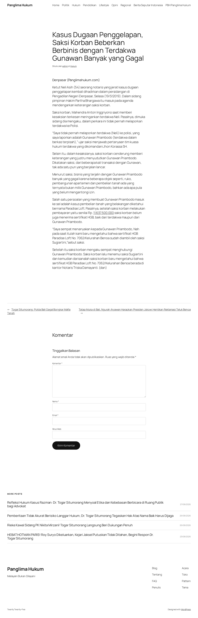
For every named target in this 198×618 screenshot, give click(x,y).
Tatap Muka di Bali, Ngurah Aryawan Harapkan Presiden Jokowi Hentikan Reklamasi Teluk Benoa (135, 309)
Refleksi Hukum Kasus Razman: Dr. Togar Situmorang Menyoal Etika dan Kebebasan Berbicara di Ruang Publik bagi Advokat (85, 504)
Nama (55, 401)
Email (55, 415)
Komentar (57, 363)
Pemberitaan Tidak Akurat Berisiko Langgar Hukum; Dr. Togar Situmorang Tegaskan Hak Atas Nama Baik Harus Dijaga (90, 516)
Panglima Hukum (19, 5)
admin (65, 66)
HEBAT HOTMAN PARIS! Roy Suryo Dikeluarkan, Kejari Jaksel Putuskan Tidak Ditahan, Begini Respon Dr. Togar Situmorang (80, 536)
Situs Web (56, 429)
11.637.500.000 (103, 213)
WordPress (186, 609)
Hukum (73, 66)
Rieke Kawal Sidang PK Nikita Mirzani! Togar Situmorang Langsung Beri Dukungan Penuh (70, 525)
